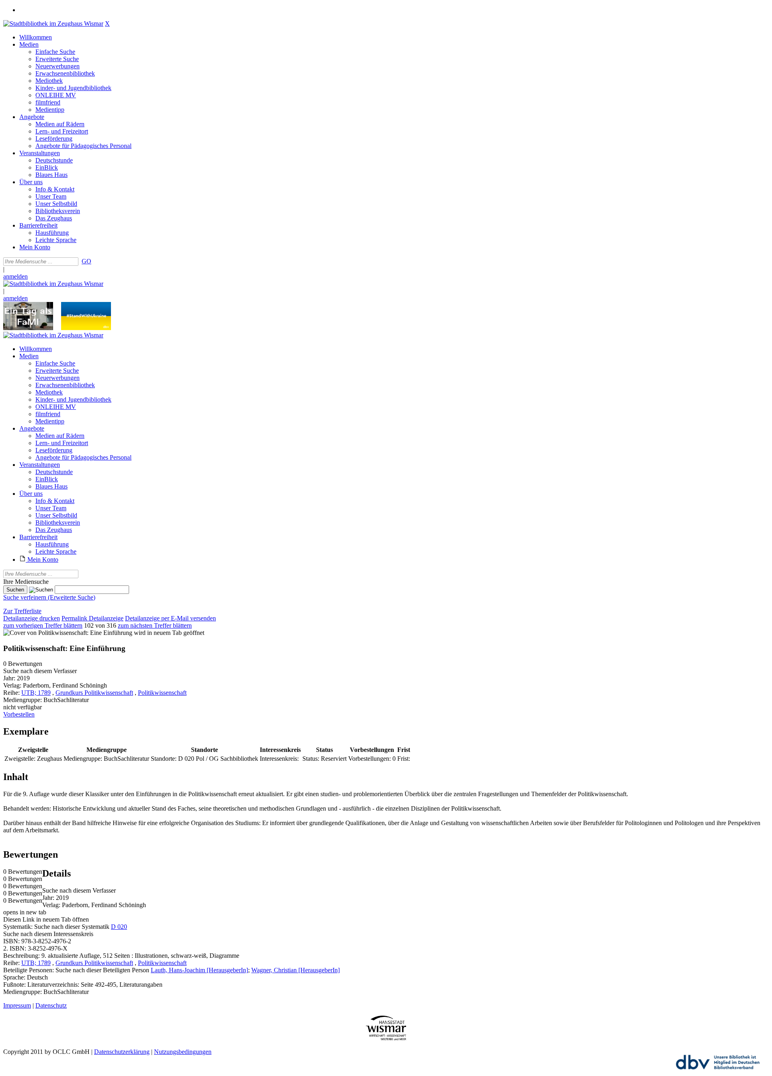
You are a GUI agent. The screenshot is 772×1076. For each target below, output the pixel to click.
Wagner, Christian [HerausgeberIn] (295, 970)
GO (86, 261)
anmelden (15, 276)
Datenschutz (51, 1005)
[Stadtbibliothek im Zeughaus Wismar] (53, 23)
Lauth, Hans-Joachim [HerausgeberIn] (199, 970)
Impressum (17, 1005)
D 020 (119, 926)
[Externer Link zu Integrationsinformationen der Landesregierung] (86, 327)
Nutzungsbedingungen (182, 1051)
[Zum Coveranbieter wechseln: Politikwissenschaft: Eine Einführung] (67, 632)
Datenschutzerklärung (122, 1051)
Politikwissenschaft (162, 692)
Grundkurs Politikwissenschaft (94, 692)
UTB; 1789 (36, 692)
